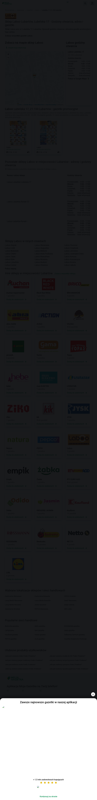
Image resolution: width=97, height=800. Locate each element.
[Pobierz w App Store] (48, 789)
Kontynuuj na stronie (48, 796)
